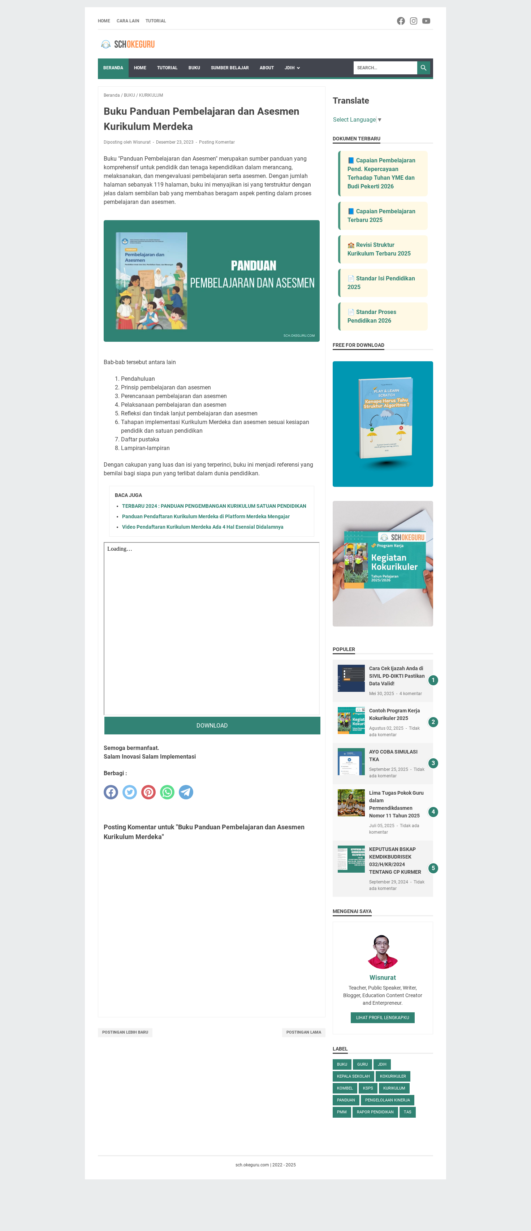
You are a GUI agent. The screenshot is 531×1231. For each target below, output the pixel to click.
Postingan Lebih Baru (125, 1032)
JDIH (289, 67)
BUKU (194, 67)
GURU (362, 1064)
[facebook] (111, 792)
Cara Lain (128, 20)
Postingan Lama (303, 1032)
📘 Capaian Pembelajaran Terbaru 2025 (381, 215)
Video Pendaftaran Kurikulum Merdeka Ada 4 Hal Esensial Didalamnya (203, 527)
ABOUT (267, 67)
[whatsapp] (167, 792)
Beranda (113, 67)
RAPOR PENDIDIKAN (375, 1112)
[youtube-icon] (426, 21)
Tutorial (156, 20)
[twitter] (129, 792)
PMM (342, 1112)
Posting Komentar (217, 142)
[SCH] (134, 44)
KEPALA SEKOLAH (353, 1076)
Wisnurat (383, 977)
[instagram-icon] (414, 21)
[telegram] (186, 792)
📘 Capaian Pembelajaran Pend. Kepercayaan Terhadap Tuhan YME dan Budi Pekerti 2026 (381, 173)
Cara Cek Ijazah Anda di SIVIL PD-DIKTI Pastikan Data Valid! (397, 675)
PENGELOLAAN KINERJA (387, 1100)
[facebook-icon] (401, 21)
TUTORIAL (167, 67)
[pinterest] (148, 792)
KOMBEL (345, 1088)
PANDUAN (346, 1100)
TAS (407, 1112)
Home (104, 20)
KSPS (368, 1088)
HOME (140, 67)
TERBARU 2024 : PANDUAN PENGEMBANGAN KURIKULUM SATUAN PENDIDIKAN (214, 506)
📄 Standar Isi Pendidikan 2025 (381, 283)
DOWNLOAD (212, 725)
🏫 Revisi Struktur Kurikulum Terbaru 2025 (379, 249)
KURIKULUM (394, 1088)
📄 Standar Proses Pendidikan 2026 (371, 316)
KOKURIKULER (393, 1076)
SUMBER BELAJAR (230, 67)
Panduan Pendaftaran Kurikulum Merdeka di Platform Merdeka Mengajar (206, 516)
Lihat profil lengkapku (382, 1017)
